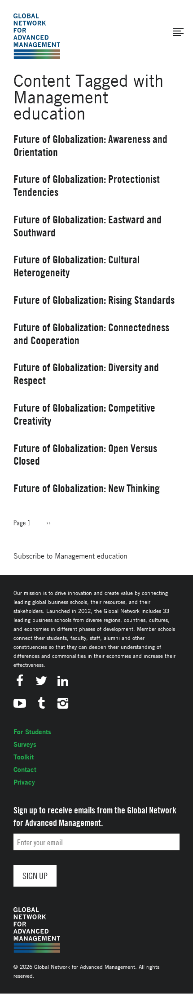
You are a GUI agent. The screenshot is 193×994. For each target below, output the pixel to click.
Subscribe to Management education (70, 555)
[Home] (36, 36)
